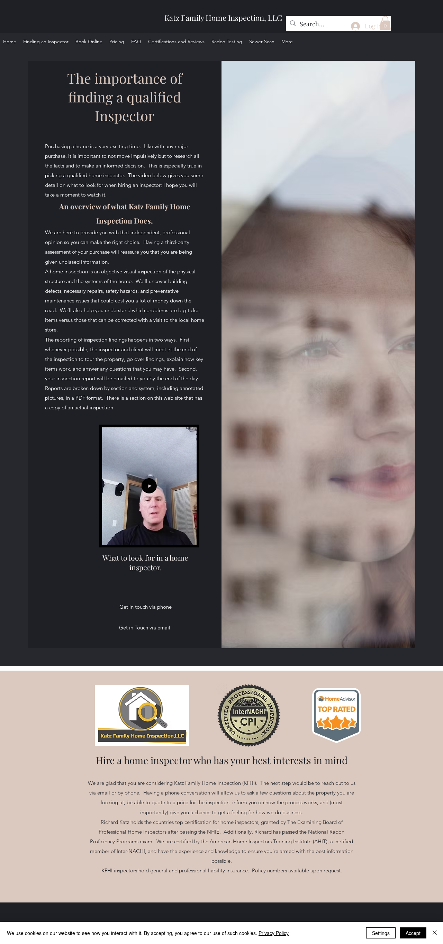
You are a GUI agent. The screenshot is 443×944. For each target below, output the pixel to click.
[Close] (435, 932)
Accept (413, 932)
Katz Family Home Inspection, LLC (223, 17)
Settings (381, 932)
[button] (385, 23)
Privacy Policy (274, 932)
